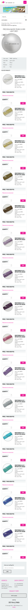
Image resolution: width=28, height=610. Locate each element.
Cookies (14, 607)
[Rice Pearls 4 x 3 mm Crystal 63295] (7, 371)
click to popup (14, 595)
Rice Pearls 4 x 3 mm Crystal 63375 (20, 498)
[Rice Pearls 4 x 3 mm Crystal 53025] (7, 79)
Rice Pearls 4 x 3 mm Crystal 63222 (20, 238)
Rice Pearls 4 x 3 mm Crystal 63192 (20, 206)
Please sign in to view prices (7, 95)
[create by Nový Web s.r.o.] (14, 602)
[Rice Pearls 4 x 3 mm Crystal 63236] (7, 274)
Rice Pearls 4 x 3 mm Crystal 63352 (20, 465)
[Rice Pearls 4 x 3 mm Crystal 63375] (7, 501)
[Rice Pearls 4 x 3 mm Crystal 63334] (7, 404)
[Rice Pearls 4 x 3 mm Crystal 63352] (7, 468)
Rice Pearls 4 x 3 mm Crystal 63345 (20, 433)
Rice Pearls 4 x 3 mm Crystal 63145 (20, 141)
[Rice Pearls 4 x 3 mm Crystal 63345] (7, 436)
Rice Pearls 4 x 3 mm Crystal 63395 (20, 530)
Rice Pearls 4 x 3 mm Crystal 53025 (20, 76)
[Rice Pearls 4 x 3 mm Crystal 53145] (7, 112)
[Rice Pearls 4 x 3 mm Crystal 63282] (7, 339)
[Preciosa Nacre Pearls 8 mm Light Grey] (11, 43)
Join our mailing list (9, 565)
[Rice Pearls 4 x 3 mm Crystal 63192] (7, 209)
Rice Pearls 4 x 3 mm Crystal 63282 (20, 336)
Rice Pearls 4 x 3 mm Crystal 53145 (20, 109)
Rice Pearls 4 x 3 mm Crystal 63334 (20, 401)
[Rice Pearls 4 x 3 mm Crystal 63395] (7, 533)
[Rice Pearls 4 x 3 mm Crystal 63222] (7, 241)
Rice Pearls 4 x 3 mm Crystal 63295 (20, 368)
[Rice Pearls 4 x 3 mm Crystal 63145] (7, 144)
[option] (14, 9)
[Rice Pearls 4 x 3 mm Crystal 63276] (7, 306)
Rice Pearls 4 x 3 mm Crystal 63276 (20, 303)
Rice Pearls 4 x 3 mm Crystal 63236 (20, 271)
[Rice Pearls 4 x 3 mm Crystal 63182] (7, 177)
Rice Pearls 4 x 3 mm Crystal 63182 (20, 173)
